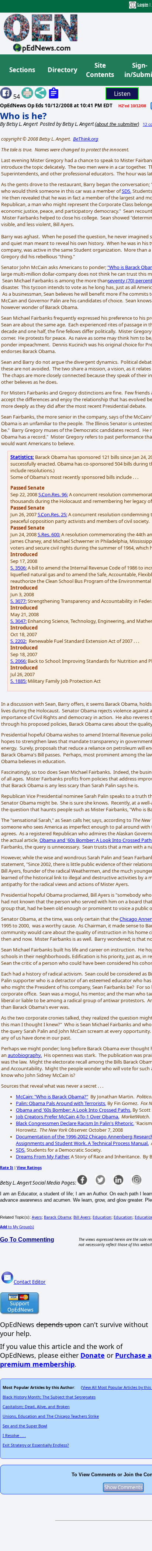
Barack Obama (57, 1217)
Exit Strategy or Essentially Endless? (36, 1445)
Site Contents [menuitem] (100, 70)
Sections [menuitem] (22, 70)
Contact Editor (30, 1282)
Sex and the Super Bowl (25, 1426)
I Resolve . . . (14, 1435)
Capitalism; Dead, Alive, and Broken (36, 1406)
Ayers (37, 1217)
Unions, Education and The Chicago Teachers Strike (51, 1416)
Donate (92, 1355)
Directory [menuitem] (62, 70)
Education (102, 1217)
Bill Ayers (81, 1217)
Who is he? (23, 116)
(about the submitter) (117, 124)
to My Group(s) (17, 1226)
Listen (122, 94)
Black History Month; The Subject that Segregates (49, 1397)
